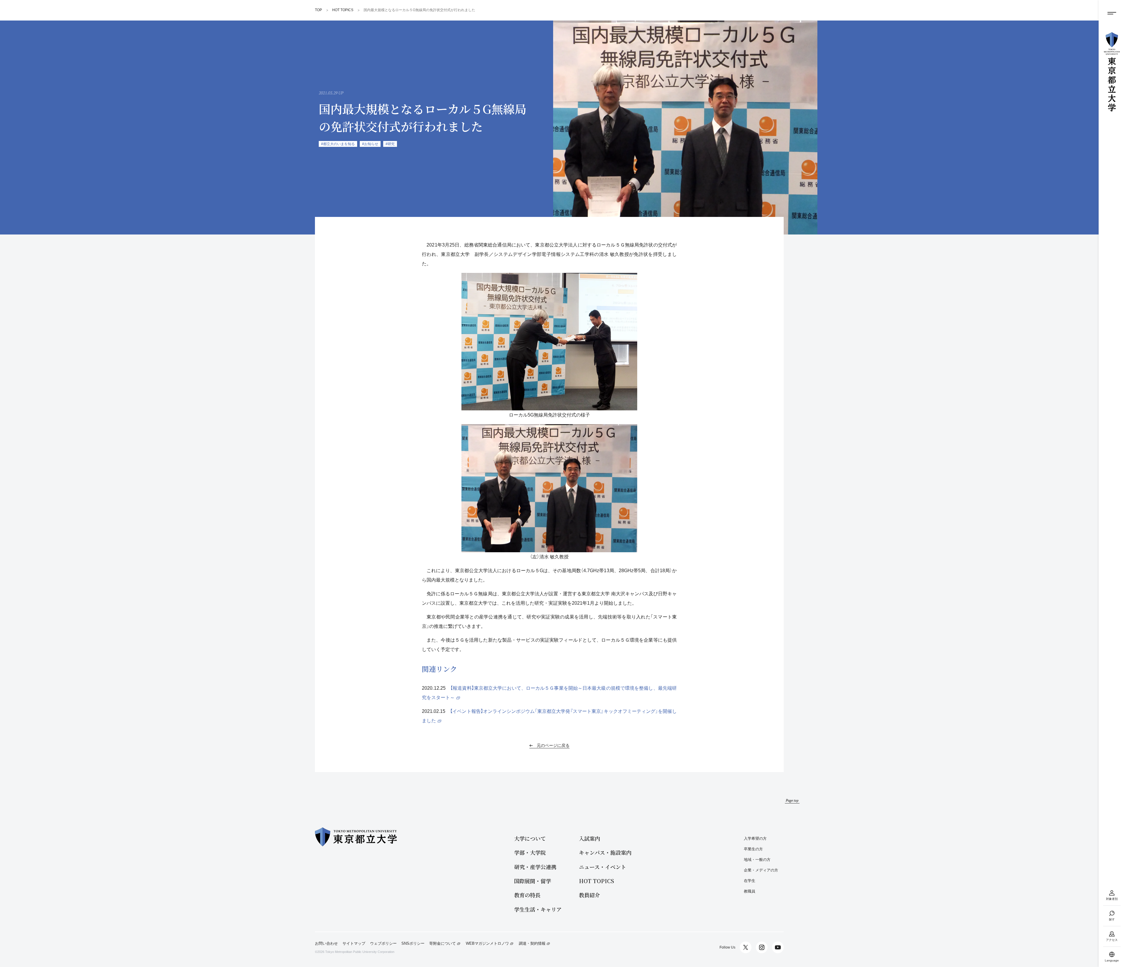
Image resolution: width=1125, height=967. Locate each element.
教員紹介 (589, 895)
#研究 (390, 144)
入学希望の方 (755, 838)
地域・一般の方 (757, 859)
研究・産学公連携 (535, 867)
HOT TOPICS (596, 881)
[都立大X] (745, 947)
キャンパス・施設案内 (605, 852)
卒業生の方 (753, 849)
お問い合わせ (326, 943)
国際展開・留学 (532, 881)
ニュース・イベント (602, 867)
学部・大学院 (530, 852)
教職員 (749, 891)
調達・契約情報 (532, 943)
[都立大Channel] (778, 947)
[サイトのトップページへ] (1112, 72)
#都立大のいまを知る (338, 144)
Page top (792, 800)
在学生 (749, 881)
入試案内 (589, 838)
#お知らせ (370, 144)
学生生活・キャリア (538, 909)
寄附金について (442, 943)
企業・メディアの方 (761, 870)
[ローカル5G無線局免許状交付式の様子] (549, 341)
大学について (530, 838)
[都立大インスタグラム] (762, 947)
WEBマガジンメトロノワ (487, 943)
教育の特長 (527, 895)
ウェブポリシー (383, 943)
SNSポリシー (413, 943)
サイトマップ (353, 943)
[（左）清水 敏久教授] (549, 488)
